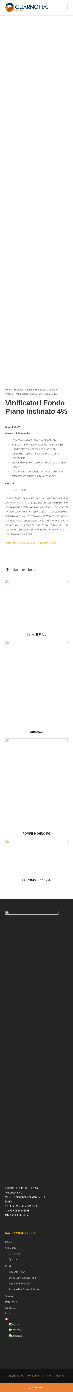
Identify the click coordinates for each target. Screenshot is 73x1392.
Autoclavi (36, 732)
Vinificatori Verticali (47, 543)
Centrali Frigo (36, 634)
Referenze (11, 1302)
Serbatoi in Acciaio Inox (22, 1278)
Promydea (33, 1376)
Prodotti (18, 389)
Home (8, 389)
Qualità (13, 1259)
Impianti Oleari (17, 1272)
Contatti (10, 1308)
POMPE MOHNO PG (36, 833)
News (8, 1314)
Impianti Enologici (35, 389)
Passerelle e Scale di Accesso (25, 1289)
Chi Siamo (10, 1248)
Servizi (9, 1296)
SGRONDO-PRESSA (36, 880)
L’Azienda (14, 1254)
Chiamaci (38, 1387)
